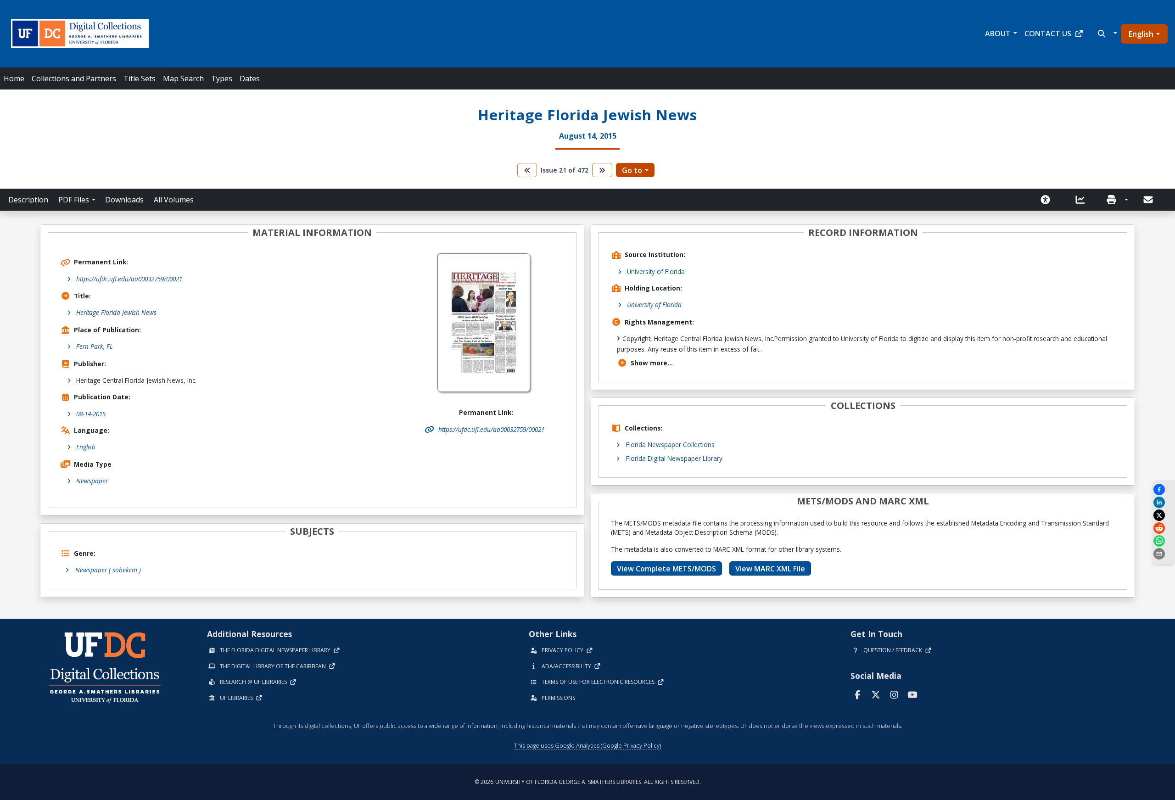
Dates (250, 78)
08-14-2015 (91, 413)
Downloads (124, 200)
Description (28, 200)
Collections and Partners (74, 78)
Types (221, 78)
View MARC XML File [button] (770, 569)
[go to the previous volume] (527, 170)
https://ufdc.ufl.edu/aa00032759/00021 (129, 278)
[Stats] (1083, 199)
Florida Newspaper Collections (670, 444)
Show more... (652, 362)
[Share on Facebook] (1163, 489)
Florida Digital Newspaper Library (674, 458)
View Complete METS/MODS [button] (666, 569)
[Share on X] (1163, 515)
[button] (1106, 33)
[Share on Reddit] (1163, 528)
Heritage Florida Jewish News (116, 312)
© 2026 (588, 782)
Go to (632, 170)
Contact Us (1047, 33)
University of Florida (656, 271)
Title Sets (139, 78)
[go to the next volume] (602, 170)
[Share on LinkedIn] (1163, 502)
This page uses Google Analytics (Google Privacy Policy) (587, 745)
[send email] (1163, 553)
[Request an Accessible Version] (1048, 199)
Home (14, 78)
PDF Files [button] (73, 200)
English (1141, 34)
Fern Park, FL (94, 346)
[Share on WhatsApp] (1163, 541)
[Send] (1149, 199)
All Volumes (174, 200)
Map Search (183, 78)
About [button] (998, 33)
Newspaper (92, 480)
